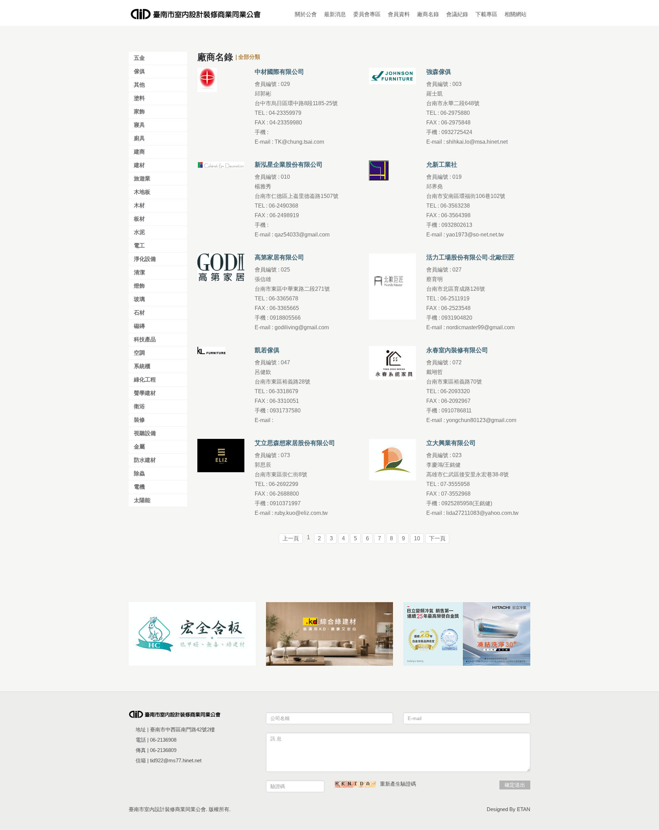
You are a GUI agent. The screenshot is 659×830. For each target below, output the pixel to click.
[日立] (466, 634)
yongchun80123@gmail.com (481, 420)
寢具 (139, 125)
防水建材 (145, 460)
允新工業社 (441, 164)
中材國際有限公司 (279, 71)
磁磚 (139, 326)
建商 (139, 152)
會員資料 (399, 14)
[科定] (329, 634)
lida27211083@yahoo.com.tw (482, 513)
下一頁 (437, 538)
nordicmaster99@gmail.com (480, 327)
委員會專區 (367, 14)
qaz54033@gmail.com (302, 234)
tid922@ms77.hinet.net (175, 760)
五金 (139, 58)
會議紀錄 (457, 14)
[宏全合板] (192, 634)
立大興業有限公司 (451, 443)
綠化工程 (145, 380)
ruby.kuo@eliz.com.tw (301, 513)
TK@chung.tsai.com (299, 142)
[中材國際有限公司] (207, 79)
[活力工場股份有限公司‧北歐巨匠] (392, 286)
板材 (139, 219)
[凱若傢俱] (211, 350)
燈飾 (139, 286)
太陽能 (142, 500)
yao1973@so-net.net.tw (475, 234)
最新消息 (335, 14)
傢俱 (139, 71)
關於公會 (306, 14)
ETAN (523, 809)
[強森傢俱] (392, 75)
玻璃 (139, 299)
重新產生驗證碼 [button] (398, 784)
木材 (139, 205)
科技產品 (145, 339)
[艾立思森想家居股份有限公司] (220, 455)
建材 (139, 165)
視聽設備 (145, 433)
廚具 (139, 138)
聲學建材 (145, 393)
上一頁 (290, 538)
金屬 (139, 447)
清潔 (139, 272)
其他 (139, 85)
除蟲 (139, 473)
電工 (139, 245)
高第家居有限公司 (279, 257)
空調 (139, 353)
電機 (139, 487)
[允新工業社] (379, 170)
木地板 (142, 192)
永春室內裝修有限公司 (457, 350)
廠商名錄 (428, 14)
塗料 (139, 98)
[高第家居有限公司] (220, 267)
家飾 (139, 111)
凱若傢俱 (267, 350)
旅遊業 (142, 178)
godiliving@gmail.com (302, 327)
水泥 (139, 232)
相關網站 (516, 14)
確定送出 (515, 785)
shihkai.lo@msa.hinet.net (477, 142)
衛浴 (139, 406)
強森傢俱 (438, 71)
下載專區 (486, 14)
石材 (139, 313)
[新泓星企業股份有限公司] (220, 164)
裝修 (139, 420)
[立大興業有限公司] (392, 459)
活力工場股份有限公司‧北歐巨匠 (470, 257)
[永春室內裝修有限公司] (392, 362)
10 (417, 538)
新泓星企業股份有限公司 (289, 164)
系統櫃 (142, 366)
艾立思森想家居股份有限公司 (295, 443)
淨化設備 (145, 259)
